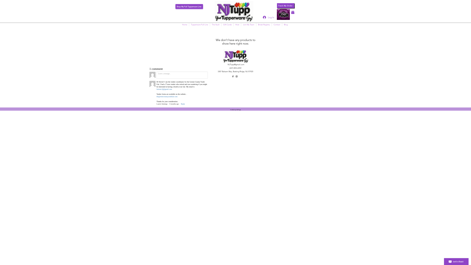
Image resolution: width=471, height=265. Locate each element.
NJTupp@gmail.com (236, 64)
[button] (292, 12)
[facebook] (233, 76)
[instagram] (236, 76)
